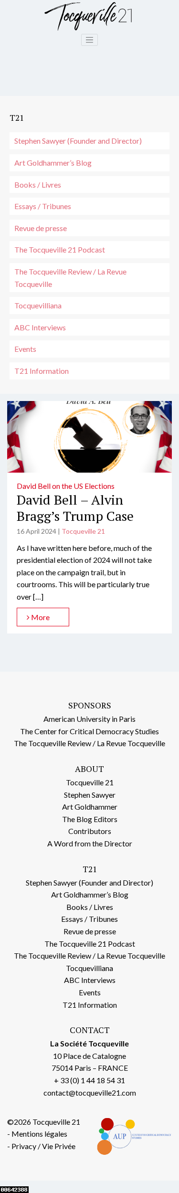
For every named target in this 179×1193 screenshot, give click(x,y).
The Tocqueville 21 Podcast (59, 249)
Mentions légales (39, 1133)
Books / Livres (37, 184)
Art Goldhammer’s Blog (53, 162)
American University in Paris (89, 718)
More (40, 617)
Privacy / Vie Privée (43, 1146)
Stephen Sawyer (90, 794)
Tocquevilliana (38, 305)
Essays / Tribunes (42, 206)
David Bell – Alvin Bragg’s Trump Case (75, 508)
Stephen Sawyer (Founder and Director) (78, 140)
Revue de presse (40, 227)
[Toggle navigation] (89, 40)
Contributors (89, 830)
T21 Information (41, 370)
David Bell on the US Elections (66, 485)
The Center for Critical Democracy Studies (89, 731)
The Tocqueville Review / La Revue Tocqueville (70, 277)
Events (25, 348)
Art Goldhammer (89, 806)
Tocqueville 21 (83, 531)
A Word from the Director (89, 843)
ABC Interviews (40, 327)
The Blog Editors (89, 818)
